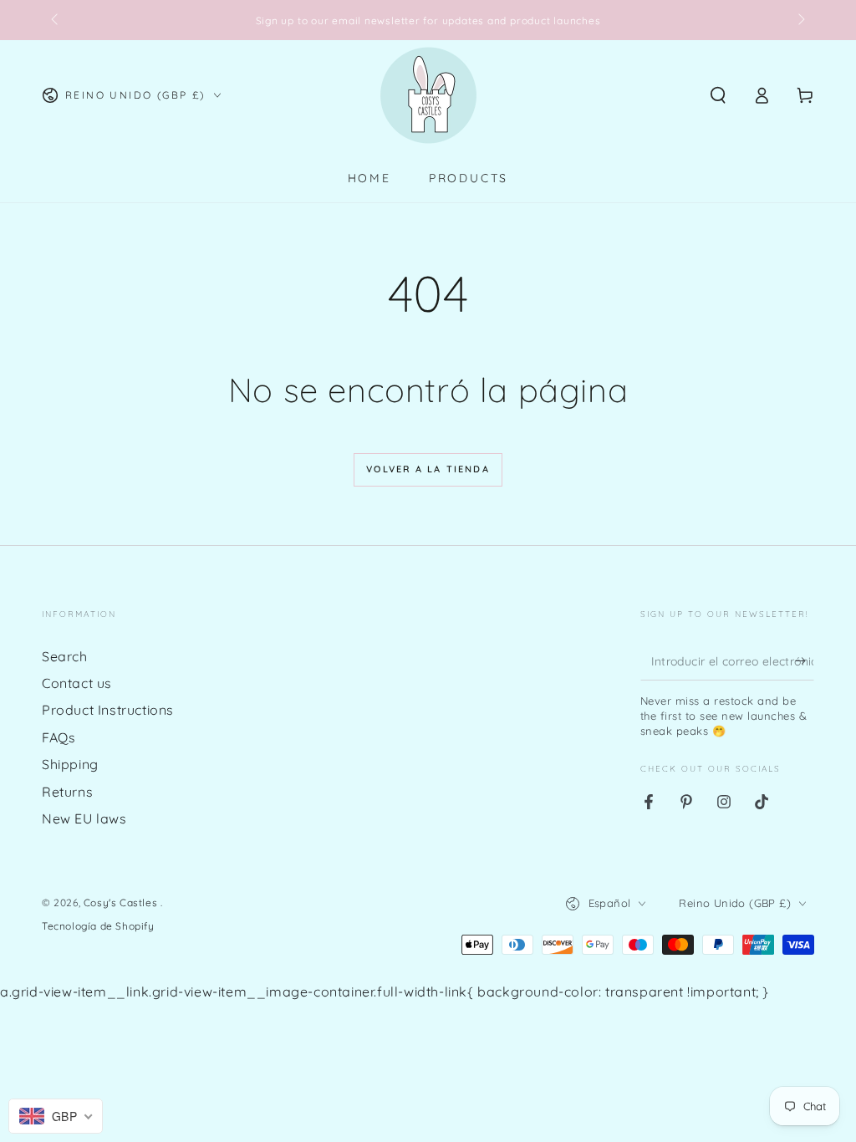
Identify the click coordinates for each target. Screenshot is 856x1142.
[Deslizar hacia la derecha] (800, 20)
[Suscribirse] (804, 661)
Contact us (77, 683)
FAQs (58, 737)
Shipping (70, 764)
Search (65, 656)
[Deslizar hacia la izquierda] (56, 20)
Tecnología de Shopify (98, 926)
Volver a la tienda (428, 469)
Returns (67, 791)
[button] (718, 95)
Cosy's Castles (122, 902)
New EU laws (84, 818)
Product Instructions (108, 709)
